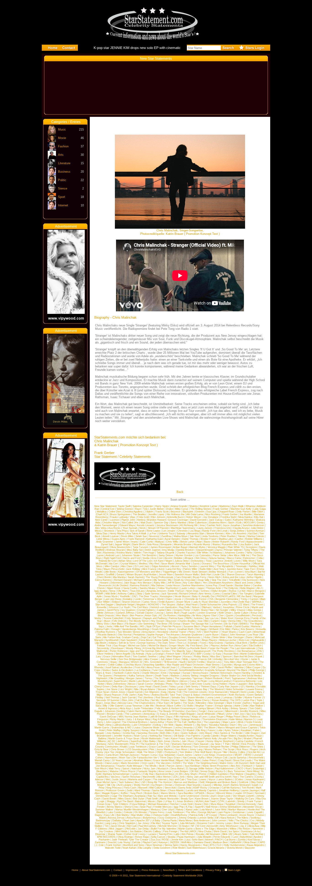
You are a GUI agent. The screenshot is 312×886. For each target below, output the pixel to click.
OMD (159, 752)
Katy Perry (144, 694)
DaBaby (116, 820)
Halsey (180, 809)
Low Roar (253, 634)
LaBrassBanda (122, 724)
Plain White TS (236, 547)
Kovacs (187, 656)
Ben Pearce (136, 615)
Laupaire (242, 683)
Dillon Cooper (253, 667)
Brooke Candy (115, 713)
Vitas (132, 517)
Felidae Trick (104, 645)
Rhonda (98, 667)
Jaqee (200, 588)
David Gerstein (198, 519)
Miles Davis (124, 798)
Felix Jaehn (129, 694)
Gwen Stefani (254, 694)
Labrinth (230, 801)
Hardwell (118, 672)
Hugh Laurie (188, 612)
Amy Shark (191, 774)
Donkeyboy (197, 560)
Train (166, 738)
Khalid (123, 746)
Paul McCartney (147, 826)
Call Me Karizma (231, 787)
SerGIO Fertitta (196, 662)
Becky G (221, 771)
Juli (162, 659)
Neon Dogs (192, 590)
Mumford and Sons (133, 845)
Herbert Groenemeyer (214, 694)
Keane (198, 804)
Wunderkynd (105, 681)
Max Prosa (157, 730)
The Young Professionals (159, 577)
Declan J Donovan (175, 785)
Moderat (160, 705)
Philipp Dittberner (240, 746)
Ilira (137, 782)
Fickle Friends (253, 722)
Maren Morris (168, 793)
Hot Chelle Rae (241, 601)
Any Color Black (192, 582)
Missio (151, 801)
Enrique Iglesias (224, 705)
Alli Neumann (213, 834)
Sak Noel (195, 536)
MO (142, 626)
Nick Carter (101, 519)
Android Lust (112, 555)
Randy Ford (208, 530)
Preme (202, 774)
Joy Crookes (106, 831)
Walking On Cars (244, 798)
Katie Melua (235, 719)
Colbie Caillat (115, 664)
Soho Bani (197, 839)
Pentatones (120, 675)
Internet (63, 205)
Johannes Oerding (115, 711)
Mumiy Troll (174, 692)
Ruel (248, 768)
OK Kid (194, 771)
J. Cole (100, 845)
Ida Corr (113, 563)
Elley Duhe (256, 782)
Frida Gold (143, 517)
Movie (62, 138)
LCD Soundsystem (136, 749)
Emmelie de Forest (195, 599)
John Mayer (205, 733)
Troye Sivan (102, 692)
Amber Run (227, 645)
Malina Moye (181, 536)
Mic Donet (184, 571)
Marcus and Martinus (185, 782)
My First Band (194, 645)
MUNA (199, 801)
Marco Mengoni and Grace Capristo (237, 727)
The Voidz (187, 763)
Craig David (224, 760)
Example (193, 642)
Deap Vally (203, 580)
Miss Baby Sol (135, 549)
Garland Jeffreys (125, 612)
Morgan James (134, 678)
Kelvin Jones (118, 692)
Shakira (193, 506)
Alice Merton (164, 776)
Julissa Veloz (182, 560)
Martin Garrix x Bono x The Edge (196, 828)
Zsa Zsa (155, 839)
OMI (213, 667)
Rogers (254, 749)
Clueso (260, 815)
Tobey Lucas (176, 686)
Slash (231, 522)
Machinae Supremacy (183, 528)
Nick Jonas (164, 741)
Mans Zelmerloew (116, 683)
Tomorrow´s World (153, 599)
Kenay (145, 730)
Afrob (240, 722)
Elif (216, 817)
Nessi (171, 629)
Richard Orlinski (188, 593)
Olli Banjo (179, 735)
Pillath (101, 724)
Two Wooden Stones (128, 631)
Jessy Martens (164, 749)
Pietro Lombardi (228, 815)
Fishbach (247, 765)
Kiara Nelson (227, 817)
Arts (60, 154)
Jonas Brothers (184, 801)
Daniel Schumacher (210, 604)
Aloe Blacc (117, 623)
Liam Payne (224, 812)
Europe (186, 672)
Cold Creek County (200, 683)
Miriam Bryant (134, 574)
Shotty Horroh (141, 785)
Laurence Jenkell (222, 560)
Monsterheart (201, 667)
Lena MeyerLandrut (220, 681)
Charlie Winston (150, 672)
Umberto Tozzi (166, 533)
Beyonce (175, 511)
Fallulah (228, 626)
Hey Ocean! (157, 621)
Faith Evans (158, 681)
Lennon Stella (205, 817)
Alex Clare (126, 566)
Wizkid (235, 744)
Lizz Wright (125, 689)
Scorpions (251, 547)
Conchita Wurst (132, 664)
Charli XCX (102, 514)
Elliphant (206, 607)
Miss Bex (215, 656)
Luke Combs (115, 812)
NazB (182, 662)
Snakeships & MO (121, 727)
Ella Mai (155, 823)
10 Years (117, 760)
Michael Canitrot (142, 580)
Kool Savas (254, 839)
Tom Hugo (148, 552)
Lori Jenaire (168, 530)
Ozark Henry (159, 629)
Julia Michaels (187, 823)
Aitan (199, 541)
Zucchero (191, 711)
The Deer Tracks (148, 596)
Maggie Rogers (110, 793)
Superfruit (135, 741)
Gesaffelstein (242, 615)
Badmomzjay (103, 820)
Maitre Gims (226, 763)
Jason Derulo (117, 826)
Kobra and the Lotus (234, 577)
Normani (259, 793)
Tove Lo (181, 642)
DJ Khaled (188, 730)
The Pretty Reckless (223, 651)
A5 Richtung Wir (189, 525)
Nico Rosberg (212, 514)
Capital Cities (164, 610)
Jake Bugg (130, 582)
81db (239, 522)
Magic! (101, 785)
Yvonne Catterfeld (113, 618)
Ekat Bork (241, 642)
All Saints (176, 703)
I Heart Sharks (228, 631)
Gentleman (239, 812)
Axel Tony (219, 569)
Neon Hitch (214, 577)
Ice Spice (234, 831)
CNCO (239, 768)
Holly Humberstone (234, 845)
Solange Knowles (190, 719)
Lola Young (124, 842)
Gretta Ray (129, 733)
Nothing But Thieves (160, 735)
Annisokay (149, 713)
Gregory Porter (181, 610)
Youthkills (125, 596)
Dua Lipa (211, 511)
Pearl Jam (129, 820)
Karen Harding (242, 672)
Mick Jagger (116, 828)
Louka (136, 727)
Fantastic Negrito (146, 771)
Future (211, 730)
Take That (175, 694)
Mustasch (162, 768)
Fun (231, 571)
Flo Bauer (130, 623)
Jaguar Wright (122, 544)
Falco (176, 733)
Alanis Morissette (169, 798)
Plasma (215, 645)
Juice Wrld (220, 809)
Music (62, 129)
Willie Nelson (206, 768)
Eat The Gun (160, 637)
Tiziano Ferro (156, 812)
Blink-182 (227, 834)
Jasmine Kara (234, 569)
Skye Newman (154, 845)
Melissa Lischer (228, 640)
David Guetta (241, 626)
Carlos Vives (149, 601)
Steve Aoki (170, 787)
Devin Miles (127, 536)
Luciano (152, 834)
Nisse (174, 700)
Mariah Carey (102, 760)
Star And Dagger (104, 604)
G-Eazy (217, 653)
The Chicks (241, 820)
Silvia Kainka (245, 517)
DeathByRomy (179, 815)
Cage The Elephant (122, 795)
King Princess (114, 787)
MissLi (98, 530)
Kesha (176, 741)
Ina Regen (157, 785)
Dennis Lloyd (208, 795)
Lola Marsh (206, 809)
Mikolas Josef (221, 785)
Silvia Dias (102, 533)
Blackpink (187, 511)
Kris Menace (145, 582)
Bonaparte (166, 544)
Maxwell (142, 787)
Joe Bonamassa (246, 651)
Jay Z (243, 826)
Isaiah (255, 785)
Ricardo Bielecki (107, 634)
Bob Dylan (138, 798)
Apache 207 (143, 820)
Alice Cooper (151, 659)
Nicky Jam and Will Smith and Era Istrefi (209, 776)
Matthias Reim (173, 730)
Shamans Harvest (181, 744)
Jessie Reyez (246, 815)
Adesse (99, 779)
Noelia (146, 558)
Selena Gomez (124, 508)
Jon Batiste (136, 831)
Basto (207, 541)
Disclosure (131, 686)
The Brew (161, 623)
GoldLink (244, 782)
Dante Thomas (190, 539)
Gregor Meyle (176, 645)
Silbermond (231, 711)
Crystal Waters (128, 563)
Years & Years (103, 672)
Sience (62, 188)
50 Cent (200, 826)
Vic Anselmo (239, 533)
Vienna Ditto (234, 621)
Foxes (203, 642)
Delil (201, 782)
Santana (229, 642)
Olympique (174, 672)
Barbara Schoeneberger (116, 774)
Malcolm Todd (112, 847)
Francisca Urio (222, 528)
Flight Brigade (187, 713)
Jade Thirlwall (119, 839)
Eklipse (116, 601)
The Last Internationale (242, 648)
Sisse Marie (167, 563)
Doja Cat (146, 637)
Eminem (199, 511)
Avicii (161, 569)
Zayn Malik (238, 506)
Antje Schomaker (125, 752)
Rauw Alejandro (255, 845)
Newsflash (169, 870)
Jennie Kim (177, 839)
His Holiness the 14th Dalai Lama (185, 514)
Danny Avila (184, 787)
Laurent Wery (207, 566)
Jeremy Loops (224, 823)
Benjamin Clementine (226, 599)
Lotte (219, 730)
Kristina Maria (124, 552)
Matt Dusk (146, 522)
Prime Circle (242, 607)
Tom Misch (101, 768)
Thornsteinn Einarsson (214, 719)
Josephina (228, 607)
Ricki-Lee (244, 640)
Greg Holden (220, 683)
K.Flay (189, 806)
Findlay (99, 697)
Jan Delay (143, 828)
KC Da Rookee (167, 615)
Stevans (162, 689)
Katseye (163, 842)
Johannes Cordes (234, 552)
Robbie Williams (253, 539)
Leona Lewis (213, 697)
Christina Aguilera (132, 511)
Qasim (229, 615)
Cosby (207, 653)
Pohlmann (166, 727)
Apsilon (258, 836)
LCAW (198, 727)
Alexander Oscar (252, 806)
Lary (98, 656)
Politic (62, 180)
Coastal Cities (229, 593)
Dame (249, 637)
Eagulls (99, 711)
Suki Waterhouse (196, 847)
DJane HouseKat (240, 563)
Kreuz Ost (256, 612)
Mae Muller (137, 815)
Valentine (239, 667)
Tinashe (120, 765)
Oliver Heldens (105, 653)
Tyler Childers (120, 804)
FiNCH (218, 839)
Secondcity (103, 648)
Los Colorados (203, 555)
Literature (64, 163)
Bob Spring (255, 683)
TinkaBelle (234, 580)
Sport (61, 197)
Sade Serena (152, 593)
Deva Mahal (177, 768)
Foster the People (218, 648)
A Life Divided (120, 585)
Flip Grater (194, 640)
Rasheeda (108, 552)
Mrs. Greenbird (152, 662)
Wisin (209, 757)
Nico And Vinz (231, 659)
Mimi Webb (121, 831)
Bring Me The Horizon (160, 782)
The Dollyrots (230, 588)
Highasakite (257, 640)
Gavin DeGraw (108, 716)
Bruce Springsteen (120, 514)
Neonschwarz (200, 672)
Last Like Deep (112, 599)
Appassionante (254, 541)
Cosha (258, 776)
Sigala (178, 724)
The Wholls (150, 765)
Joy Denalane (210, 517)
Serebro (193, 566)
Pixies (191, 631)
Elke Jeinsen (158, 517)
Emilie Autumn (166, 601)
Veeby (97, 618)
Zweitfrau (166, 536)
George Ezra (242, 618)
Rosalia (200, 834)
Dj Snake (184, 826)
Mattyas (159, 541)
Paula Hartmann (186, 836)
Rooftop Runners (105, 631)
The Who (191, 812)
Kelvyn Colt (220, 757)
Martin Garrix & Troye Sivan (123, 738)
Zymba (242, 839)
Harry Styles (162, 506)
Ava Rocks (114, 528)
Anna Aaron (148, 631)
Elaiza (224, 634)
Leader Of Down (244, 793)
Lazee (100, 555)
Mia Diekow (157, 585)
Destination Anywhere (221, 582)
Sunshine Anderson (253, 525)
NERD (247, 754)
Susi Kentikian (192, 765)
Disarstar (100, 834)
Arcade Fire (225, 738)
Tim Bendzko (149, 555)
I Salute (258, 765)
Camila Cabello (210, 735)
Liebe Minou (103, 539)
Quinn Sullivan (189, 733)
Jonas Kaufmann (254, 779)
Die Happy (201, 629)
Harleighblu (184, 615)
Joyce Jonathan (232, 525)
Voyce (211, 779)
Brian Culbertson (197, 522)
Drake (169, 508)
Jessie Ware (166, 574)
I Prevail (172, 670)
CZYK (220, 801)
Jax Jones (143, 823)
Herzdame (163, 631)
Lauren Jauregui (250, 790)
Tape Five (249, 569)
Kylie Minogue (134, 765)
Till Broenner (170, 662)
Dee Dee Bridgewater (130, 659)
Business (64, 171)
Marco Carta (234, 558)
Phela (169, 683)
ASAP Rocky (200, 787)
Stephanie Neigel (125, 604)
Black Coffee (174, 705)
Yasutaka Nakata (218, 724)
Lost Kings (209, 754)
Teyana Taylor (169, 823)
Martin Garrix (102, 727)
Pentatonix (139, 634)
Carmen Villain (257, 599)
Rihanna (250, 506)
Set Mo (155, 700)
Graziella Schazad (215, 670)
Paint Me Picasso (171, 626)
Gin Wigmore (152, 692)
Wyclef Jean (169, 667)
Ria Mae (195, 760)
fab (187, 760)
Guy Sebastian (167, 754)
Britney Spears (239, 708)
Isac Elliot (203, 621)
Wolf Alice (186, 842)
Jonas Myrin (111, 596)
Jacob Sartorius (238, 757)
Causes (207, 785)
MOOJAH (249, 522)
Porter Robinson (119, 651)
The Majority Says (182, 651)
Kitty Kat (258, 517)
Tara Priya (122, 530)
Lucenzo (114, 519)
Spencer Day (161, 522)
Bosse (210, 793)
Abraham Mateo (142, 760)
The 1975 (235, 700)
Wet (108, 779)
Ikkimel (209, 839)
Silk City (111, 785)
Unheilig (217, 659)
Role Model (178, 847)
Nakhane (136, 768)
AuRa (201, 757)
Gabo (228, 519)
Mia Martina (119, 577)
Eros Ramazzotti (218, 692)
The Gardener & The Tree (154, 744)
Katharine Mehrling (243, 519)
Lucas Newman (133, 705)
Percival (256, 615)
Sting (176, 719)
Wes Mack (122, 615)
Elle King (201, 730)
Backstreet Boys (165, 774)
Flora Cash (130, 787)
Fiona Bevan (146, 640)
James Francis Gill (200, 659)
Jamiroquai (255, 724)
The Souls (188, 703)
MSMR (99, 593)
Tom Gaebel (139, 656)
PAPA (188, 618)
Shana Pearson (112, 694)
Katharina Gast (154, 539)
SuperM (199, 806)
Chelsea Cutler (161, 815)
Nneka (106, 670)
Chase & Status (191, 694)
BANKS (243, 623)
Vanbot (216, 607)
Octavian (214, 787)
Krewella (101, 607)
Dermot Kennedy (246, 804)
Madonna (224, 506)
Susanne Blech (191, 626)
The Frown (257, 604)
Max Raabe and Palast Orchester (185, 664)
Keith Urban (225, 612)
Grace (106, 656)
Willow (233, 828)
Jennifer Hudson (123, 735)
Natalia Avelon (246, 735)
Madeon (174, 675)
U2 (242, 686)
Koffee (124, 793)
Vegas (113, 662)
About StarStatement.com (96, 870)
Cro (252, 820)
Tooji (208, 560)
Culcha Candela (244, 741)
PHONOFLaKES (226, 596)
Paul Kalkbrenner (224, 768)
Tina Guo (192, 779)
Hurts (232, 683)
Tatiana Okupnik (165, 552)
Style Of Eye (153, 626)
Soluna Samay (217, 558)
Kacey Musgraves (190, 845)
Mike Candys (112, 566)
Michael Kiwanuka (158, 804)
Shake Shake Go (230, 675)
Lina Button (245, 544)
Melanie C (189, 724)
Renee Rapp (142, 836)
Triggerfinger (169, 571)
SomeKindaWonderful (191, 670)
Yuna (184, 566)
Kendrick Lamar (208, 506)
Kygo (99, 703)
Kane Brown (202, 798)
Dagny (98, 815)
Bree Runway (241, 823)
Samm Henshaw (131, 776)
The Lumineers (133, 713)
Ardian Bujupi (180, 547)
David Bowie (109, 798)
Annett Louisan (110, 536)
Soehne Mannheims (193, 585)
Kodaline (127, 599)
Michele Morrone (167, 826)
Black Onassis (106, 615)
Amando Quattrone (192, 634)
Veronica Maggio (216, 547)
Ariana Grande (179, 506)
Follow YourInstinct (168, 588)
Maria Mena (185, 820)
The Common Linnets (195, 692)
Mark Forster (234, 703)
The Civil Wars (140, 607)
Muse (107, 621)
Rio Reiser (244, 828)
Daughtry (251, 774)
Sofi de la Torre (127, 642)
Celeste (128, 812)
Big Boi (237, 738)
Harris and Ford (131, 558)
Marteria (255, 626)
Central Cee (107, 508)
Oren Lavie (147, 763)
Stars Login (234, 870)
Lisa (187, 839)
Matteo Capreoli (177, 689)
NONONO (153, 604)
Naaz (259, 735)
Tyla (145, 508)
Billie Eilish (257, 511)
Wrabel (247, 738)
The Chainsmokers (144, 703)
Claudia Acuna (241, 528)
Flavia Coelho (129, 588)
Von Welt (168, 724)
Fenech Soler (173, 653)
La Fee (152, 533)
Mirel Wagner (174, 656)
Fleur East (163, 703)
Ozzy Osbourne (167, 817)
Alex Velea (100, 528)
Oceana (206, 563)
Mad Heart (192, 604)
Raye (138, 508)
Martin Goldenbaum (251, 653)
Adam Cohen (173, 659)
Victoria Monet (234, 847)
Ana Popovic (230, 604)
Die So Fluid (230, 623)
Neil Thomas (112, 697)
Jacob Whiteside (206, 713)
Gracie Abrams (216, 847)
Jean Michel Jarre (106, 782)
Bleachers (102, 771)
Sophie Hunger (155, 634)
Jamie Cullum (241, 612)
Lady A (196, 601)
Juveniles (225, 601)
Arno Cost (156, 558)
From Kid (140, 667)
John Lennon (219, 820)
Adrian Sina (124, 560)
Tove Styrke (181, 683)
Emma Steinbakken (230, 806)
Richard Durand (123, 580)
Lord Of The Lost (142, 560)
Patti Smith (152, 798)
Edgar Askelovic (160, 566)
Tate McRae (256, 834)
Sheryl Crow (131, 806)
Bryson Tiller (220, 752)
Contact (118, 870)
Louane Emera (254, 689)
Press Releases (150, 870)
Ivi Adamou (216, 552)
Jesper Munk (183, 601)
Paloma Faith (102, 629)
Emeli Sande (226, 585)
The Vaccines (163, 763)
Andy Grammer (104, 541)
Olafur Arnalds (219, 590)
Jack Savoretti (169, 593)
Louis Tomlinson (138, 746)
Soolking (255, 817)
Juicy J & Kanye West (138, 719)
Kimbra (141, 519)
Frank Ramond (135, 539)
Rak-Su (152, 795)
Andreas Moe (255, 678)
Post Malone (236, 774)
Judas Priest (209, 760)
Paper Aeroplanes (212, 626)
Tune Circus (159, 670)
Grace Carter (156, 746)
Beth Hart (206, 574)
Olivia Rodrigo (125, 836)
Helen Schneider (235, 689)
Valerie (137, 552)
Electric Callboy (152, 831)
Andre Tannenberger (106, 525)
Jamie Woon (122, 541)
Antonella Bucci (175, 517)
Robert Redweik (214, 678)
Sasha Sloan (159, 790)
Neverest (154, 536)
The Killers (242, 817)
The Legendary (212, 722)
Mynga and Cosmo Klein (247, 664)
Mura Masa (217, 804)
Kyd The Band (125, 801)
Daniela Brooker (185, 549)
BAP (199, 653)
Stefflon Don (194, 722)
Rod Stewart (162, 697)
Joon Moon (181, 749)
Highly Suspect (131, 730)
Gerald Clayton (145, 612)
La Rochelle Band (196, 648)
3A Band (213, 629)
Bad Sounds (194, 785)
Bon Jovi (239, 713)
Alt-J (259, 588)
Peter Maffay (114, 730)
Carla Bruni (112, 754)
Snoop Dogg (207, 771)
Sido (190, 689)
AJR (167, 746)
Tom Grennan (201, 746)
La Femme (216, 623)
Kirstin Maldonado (151, 738)
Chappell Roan (226, 511)
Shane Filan (207, 610)
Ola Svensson (250, 580)
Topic (259, 700)
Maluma (114, 771)
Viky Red (154, 563)
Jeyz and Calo (177, 779)
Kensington (166, 596)
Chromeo (182, 530)
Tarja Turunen (140, 547)
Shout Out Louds (242, 760)
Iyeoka (165, 651)
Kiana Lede (192, 809)
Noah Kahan (129, 847)
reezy (142, 834)
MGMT (238, 754)
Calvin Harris (132, 672)
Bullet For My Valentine (163, 828)
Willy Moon (249, 560)
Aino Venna (205, 593)
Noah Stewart (199, 571)
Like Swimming (146, 623)
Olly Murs (122, 590)
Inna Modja (168, 549)
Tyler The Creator (138, 839)
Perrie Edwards (221, 836)
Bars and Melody (167, 795)
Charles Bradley (187, 621)
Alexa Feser (153, 667)
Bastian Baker (243, 585)
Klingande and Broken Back (221, 782)
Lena (154, 754)
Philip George (256, 670)
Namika (250, 686)
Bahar (180, 604)
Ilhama (216, 544)
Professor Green (115, 790)
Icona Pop (211, 585)
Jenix (109, 626)
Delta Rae (117, 686)
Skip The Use (219, 580)
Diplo (159, 801)
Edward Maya (127, 525)
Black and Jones (244, 582)
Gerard (120, 574)
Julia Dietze (257, 528)
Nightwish (101, 678)
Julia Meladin (204, 836)
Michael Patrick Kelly (205, 738)
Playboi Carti (149, 842)
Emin (164, 672)
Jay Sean (215, 744)
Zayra (218, 549)
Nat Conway (189, 757)
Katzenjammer (126, 571)
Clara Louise (112, 763)
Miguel (179, 760)
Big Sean (202, 724)
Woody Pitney (133, 648)
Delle (245, 705)
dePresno (123, 741)
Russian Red (231, 653)
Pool (227, 678)
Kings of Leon (199, 716)
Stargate (99, 733)
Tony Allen (229, 662)
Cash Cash (245, 631)
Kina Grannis (216, 642)
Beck (245, 716)
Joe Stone (111, 689)
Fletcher (174, 804)
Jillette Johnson (105, 612)
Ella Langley (144, 847)
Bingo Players (209, 640)
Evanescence (225, 754)
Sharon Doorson (236, 574)
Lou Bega (195, 530)
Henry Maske (117, 533)
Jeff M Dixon (174, 582)
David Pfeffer (224, 667)
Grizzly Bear (101, 749)
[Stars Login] (226, 870)
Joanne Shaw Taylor (222, 798)
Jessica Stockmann (167, 525)
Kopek (258, 656)
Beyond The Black (237, 670)
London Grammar (207, 612)
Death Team (161, 675)
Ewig (163, 692)
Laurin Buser (212, 634)
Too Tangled (246, 593)
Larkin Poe (248, 700)
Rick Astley (222, 708)
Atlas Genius (254, 610)
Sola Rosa (152, 544)
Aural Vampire (172, 539)
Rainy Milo (159, 582)
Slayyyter (249, 847)
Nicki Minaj (253, 771)
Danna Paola (169, 820)
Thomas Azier (213, 588)
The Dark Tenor (166, 642)
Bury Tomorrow (236, 771)
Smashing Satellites (154, 664)
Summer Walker (104, 809)
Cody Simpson (133, 618)
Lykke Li (136, 774)
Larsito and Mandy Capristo (201, 790)
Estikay (157, 724)
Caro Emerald (183, 577)
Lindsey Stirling (189, 675)
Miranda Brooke (182, 544)
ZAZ (134, 596)
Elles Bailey (149, 741)
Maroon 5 (249, 719)
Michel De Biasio (157, 645)
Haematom (111, 757)
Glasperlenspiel (204, 549)
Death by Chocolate (185, 580)
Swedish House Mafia (187, 574)
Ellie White (202, 552)
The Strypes (168, 604)
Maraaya (124, 662)
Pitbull (220, 713)
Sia (248, 713)
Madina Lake (226, 539)
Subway (181, 533)
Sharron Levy (214, 662)
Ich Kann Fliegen (163, 560)
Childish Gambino (218, 774)
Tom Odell (254, 708)
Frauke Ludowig (119, 517)
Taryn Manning (255, 574)
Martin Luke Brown (139, 681)
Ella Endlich (255, 645)
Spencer (227, 656)
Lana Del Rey (173, 569)
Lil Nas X (169, 801)
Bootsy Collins (237, 752)
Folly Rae (148, 774)
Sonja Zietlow (237, 530)
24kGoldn (130, 828)
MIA (121, 716)
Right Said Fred (112, 558)
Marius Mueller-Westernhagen (132, 809)
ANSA (181, 648)
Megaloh (141, 604)
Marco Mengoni (255, 590)
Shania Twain (115, 834)
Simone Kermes (215, 533)
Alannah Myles (197, 547)
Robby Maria (201, 656)
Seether (152, 656)
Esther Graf (130, 834)
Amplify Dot (208, 596)
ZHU (259, 651)
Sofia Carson (158, 836)
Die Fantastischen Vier (145, 757)
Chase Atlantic (176, 790)
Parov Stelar (220, 555)
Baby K (196, 596)
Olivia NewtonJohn (120, 547)
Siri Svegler (222, 610)
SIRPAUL (257, 601)
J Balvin (148, 511)
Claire (169, 599)
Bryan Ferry (199, 577)
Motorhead (259, 631)
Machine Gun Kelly (240, 508)
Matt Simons (213, 664)
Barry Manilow (178, 522)
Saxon (125, 768)
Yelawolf (234, 692)
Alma (108, 724)
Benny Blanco (114, 806)
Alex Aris (235, 765)
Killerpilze (201, 703)
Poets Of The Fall (176, 722)
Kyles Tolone (232, 730)
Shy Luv (242, 724)
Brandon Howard (156, 519)
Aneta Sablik (162, 640)
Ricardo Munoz (201, 544)
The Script (228, 749)
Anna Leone (165, 771)
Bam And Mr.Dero (243, 656)
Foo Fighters (193, 735)
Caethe (239, 539)
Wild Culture (155, 787)
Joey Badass (113, 733)
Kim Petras (188, 834)
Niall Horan (212, 806)
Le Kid (241, 590)
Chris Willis (172, 541)
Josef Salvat (112, 667)
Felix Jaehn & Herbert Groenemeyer (175, 708)
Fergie (202, 711)
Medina (143, 563)
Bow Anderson (202, 820)
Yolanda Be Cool (107, 560)
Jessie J (178, 599)
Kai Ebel (252, 533)
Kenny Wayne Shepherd (219, 741)
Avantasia (140, 795)
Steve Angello (123, 653)
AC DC (112, 741)
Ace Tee (109, 752)
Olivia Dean (249, 842)
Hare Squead (200, 744)
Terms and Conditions (190, 870)
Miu (170, 580)
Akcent (168, 558)
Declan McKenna (181, 746)
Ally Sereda (159, 580)
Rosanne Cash (205, 823)
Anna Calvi (241, 645)
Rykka (232, 590)
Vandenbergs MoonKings (136, 629)
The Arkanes (173, 634)
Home (75, 870)
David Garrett (135, 692)
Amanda (188, 727)
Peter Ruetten (228, 536)
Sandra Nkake (148, 588)
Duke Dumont (178, 640)
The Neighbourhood (206, 763)
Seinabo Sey (178, 697)
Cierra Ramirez (103, 580)
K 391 (179, 774)
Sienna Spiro (171, 845)
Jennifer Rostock (248, 711)
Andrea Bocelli (159, 694)
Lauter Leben (187, 588)
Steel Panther (211, 631)
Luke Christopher (141, 724)
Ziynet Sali (106, 544)
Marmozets (194, 637)
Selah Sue (141, 536)
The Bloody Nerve (139, 621)
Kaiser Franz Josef (181, 738)
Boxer (149, 675)
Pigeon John (128, 519)
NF (192, 826)
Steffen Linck (256, 642)
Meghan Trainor (204, 705)
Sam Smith (171, 648)
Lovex (237, 560)
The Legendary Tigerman (189, 678)
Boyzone (171, 621)
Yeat (205, 845)
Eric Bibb (225, 629)
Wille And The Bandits (126, 626)
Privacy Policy (213, 870)
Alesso (184, 681)
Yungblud (230, 804)
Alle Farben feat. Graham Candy (121, 637)
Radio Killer (205, 569)
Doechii (112, 842)
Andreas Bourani (115, 549)
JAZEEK (174, 842)
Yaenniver (257, 828)
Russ (191, 741)
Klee (228, 533)
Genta (260, 522)
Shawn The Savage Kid (195, 623)
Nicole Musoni (182, 596)
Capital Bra (102, 776)
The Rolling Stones (200, 508)
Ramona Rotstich (139, 585)
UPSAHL (200, 793)
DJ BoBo (188, 705)
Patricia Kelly (196, 815)
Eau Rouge (120, 645)
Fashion (63, 146)
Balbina (102, 738)
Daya (169, 716)
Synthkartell (111, 640)
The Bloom (210, 727)
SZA (110, 744)
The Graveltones (252, 621)
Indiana (112, 642)
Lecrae (128, 760)
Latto (177, 834)
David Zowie (160, 686)
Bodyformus (149, 817)
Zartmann (100, 842)
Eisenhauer (117, 648)
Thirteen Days (208, 686)
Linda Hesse (173, 585)
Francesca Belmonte (244, 681)
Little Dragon (252, 733)
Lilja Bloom (100, 642)
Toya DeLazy (137, 590)
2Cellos (239, 779)
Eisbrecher (249, 558)
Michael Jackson (129, 754)
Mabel (102, 817)
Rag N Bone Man (162, 719)
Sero (260, 774)
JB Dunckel (241, 763)
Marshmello (149, 776)
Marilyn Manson (237, 809)
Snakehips (258, 768)
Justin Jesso (119, 779)
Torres (148, 678)
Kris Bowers (247, 629)
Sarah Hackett (136, 577)
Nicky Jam (149, 768)
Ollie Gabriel (116, 705)
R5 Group (174, 623)
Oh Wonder (140, 812)
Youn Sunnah (130, 528)
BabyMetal (246, 836)
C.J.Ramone (185, 667)
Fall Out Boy (142, 700)
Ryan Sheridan (210, 601)
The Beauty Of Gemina (171, 711)
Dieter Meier (219, 637)
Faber (256, 730)
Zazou (196, 563)
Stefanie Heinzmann (221, 672)
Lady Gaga (259, 508)
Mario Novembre (130, 763)
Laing (162, 656)
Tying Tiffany (251, 549)
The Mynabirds (225, 566)
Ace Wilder (104, 601)
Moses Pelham (212, 749)
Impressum (132, 870)
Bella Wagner (247, 588)
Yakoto (241, 536)
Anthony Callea (126, 593)
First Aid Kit (253, 752)
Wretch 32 (136, 662)
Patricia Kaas (176, 618)
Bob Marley (122, 815)
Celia (260, 558)
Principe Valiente (233, 549)
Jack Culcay (216, 519)
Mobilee (178, 558)
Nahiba (253, 566)
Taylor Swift (124, 506)
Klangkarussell (202, 651)
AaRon (247, 703)
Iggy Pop (179, 806)
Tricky (244, 599)
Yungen (145, 754)
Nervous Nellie (108, 659)
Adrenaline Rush (121, 656)
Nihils (185, 659)
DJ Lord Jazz (142, 566)
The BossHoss (221, 563)
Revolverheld (256, 757)
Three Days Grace (170, 757)
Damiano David (202, 842)
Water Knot (227, 618)
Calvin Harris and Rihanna (141, 711)
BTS (212, 845)
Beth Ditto (165, 733)
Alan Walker (256, 705)
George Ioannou (146, 642)
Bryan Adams (147, 689)
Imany (134, 541)
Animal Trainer (178, 631)
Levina (178, 727)
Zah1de (136, 842)
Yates (183, 700)
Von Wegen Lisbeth (243, 795)
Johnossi (113, 607)
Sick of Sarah (137, 530)
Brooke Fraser (209, 539)
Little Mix (149, 705)
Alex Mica (233, 555)
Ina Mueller (246, 514)
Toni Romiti (248, 787)
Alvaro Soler (241, 834)
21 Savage (192, 768)
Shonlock (109, 530)
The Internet (160, 779)
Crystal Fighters (146, 610)
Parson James (175, 765)
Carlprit (215, 621)
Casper (200, 741)
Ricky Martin (117, 719)
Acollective (126, 667)
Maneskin (222, 828)
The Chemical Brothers (135, 722)
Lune (235, 836)
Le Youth (125, 607)
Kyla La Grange (155, 653)
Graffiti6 (110, 574)
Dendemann (102, 795)
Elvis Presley (248, 744)
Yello (230, 820)
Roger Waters (228, 735)
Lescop (159, 612)
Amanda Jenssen (156, 590)
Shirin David (220, 831)
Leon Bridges (181, 771)
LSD (143, 782)
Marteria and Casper (139, 779)
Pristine (165, 700)
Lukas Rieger (216, 716)
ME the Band (244, 596)
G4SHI (176, 763)
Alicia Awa (253, 826)
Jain (184, 741)
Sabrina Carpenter (143, 506)
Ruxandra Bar (229, 544)
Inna (202, 525)
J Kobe (206, 637)
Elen (206, 804)
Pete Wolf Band (203, 752)
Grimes (205, 590)
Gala (223, 621)
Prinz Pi (134, 744)
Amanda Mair (183, 563)
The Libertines (145, 697)
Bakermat (140, 801)
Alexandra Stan (195, 533)
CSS (210, 599)
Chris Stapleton (127, 823)
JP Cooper (211, 815)
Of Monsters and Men (148, 571)
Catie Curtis (146, 541)
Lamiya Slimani (206, 708)
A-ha (257, 831)
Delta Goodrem (161, 847)
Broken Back (151, 793)
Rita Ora (261, 798)
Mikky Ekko (103, 623)
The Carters (246, 776)
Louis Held (187, 804)
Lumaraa (227, 697)
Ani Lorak (222, 530)
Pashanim (104, 839)
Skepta (171, 836)
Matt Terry (114, 768)
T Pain (226, 744)
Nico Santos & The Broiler (228, 733)
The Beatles (139, 514)
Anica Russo (134, 817)
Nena (112, 590)
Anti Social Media (251, 675)
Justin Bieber (157, 508)
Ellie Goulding (116, 678)
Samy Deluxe (166, 555)
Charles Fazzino (186, 552)
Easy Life (109, 815)
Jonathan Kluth (185, 629)
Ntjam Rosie (113, 588)
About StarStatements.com (180, 853)
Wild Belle (110, 593)
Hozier (245, 659)
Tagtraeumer (239, 678)
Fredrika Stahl (228, 517)
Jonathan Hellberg (229, 790)
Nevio (142, 528)
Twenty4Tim (165, 834)
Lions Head (145, 686)
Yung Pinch (136, 793)
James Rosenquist (160, 547)
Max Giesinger (236, 637)
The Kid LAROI (188, 831)
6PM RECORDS (106, 836)
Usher (229, 713)
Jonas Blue (110, 703)
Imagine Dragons (209, 675)
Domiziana (247, 831)
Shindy (241, 801)
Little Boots (110, 571)
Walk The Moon (145, 752)
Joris (182, 776)
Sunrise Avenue (255, 530)
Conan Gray (104, 804)
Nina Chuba (204, 831)
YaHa (249, 552)
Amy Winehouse (229, 826)
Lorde (138, 599)
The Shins (257, 746)
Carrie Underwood (189, 795)
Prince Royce (127, 771)
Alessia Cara (125, 703)
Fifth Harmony (182, 716)
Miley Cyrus (181, 508)
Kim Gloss (201, 558)
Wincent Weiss (224, 793)
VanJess (115, 776)
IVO (199, 631)
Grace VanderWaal (163, 760)
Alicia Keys (125, 708)
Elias (148, 815)
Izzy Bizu (257, 713)
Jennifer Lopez (156, 514)
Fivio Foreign (170, 831)
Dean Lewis (224, 795)
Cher (221, 615)
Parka (235, 629)
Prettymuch (170, 752)
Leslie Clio (219, 574)
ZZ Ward (244, 604)
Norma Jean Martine (136, 716)
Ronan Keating (220, 700)
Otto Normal (124, 634)
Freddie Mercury (162, 806)
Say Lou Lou (212, 618)
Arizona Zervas (116, 817)
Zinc (206, 645)
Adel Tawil (209, 801)
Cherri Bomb (104, 577)
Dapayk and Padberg (155, 618)
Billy (105, 705)
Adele (237, 705)
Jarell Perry (113, 610)
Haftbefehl (235, 842)
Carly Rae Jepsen (228, 686)
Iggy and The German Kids (145, 651)
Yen (205, 582)
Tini (106, 826)
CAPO (261, 842)
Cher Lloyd (168, 809)
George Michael (207, 812)
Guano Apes (118, 539)
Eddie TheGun (176, 590)
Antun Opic (151, 615)
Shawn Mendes (195, 697)
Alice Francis (149, 569)
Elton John (127, 700)
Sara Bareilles (185, 793)
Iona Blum (250, 571)
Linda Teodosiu (210, 536)
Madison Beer (220, 842)
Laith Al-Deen (156, 716)
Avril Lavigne (124, 785)
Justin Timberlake (143, 708)
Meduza (155, 809)
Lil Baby (156, 820)
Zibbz (139, 593)
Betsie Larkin (187, 541)
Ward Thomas (142, 790)
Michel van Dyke (137, 645)
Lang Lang (110, 823)
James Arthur (157, 722)
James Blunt (172, 612)
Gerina (258, 552)
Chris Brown (117, 749)
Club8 (195, 610)
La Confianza (142, 670)
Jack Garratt (129, 697)
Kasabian (246, 730)
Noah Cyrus (140, 735)
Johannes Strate (131, 555)
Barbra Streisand (240, 785)
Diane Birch (138, 544)
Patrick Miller (190, 569)
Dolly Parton (243, 511)
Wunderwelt (121, 744)
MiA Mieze (172, 681)
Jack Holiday (133, 569)
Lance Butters (225, 779)
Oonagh (115, 629)
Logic (102, 801)
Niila (136, 689)
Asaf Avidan (150, 574)
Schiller (238, 697)
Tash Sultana (125, 782)
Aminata (159, 683)
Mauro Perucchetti (113, 569)
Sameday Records (147, 733)
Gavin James (184, 754)
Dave (233, 724)
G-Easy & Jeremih (167, 713)
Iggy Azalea (100, 590)
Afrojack (188, 558)
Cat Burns (230, 839)
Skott (161, 765)
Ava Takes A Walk (136, 533)
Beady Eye (187, 798)
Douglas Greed (177, 637)
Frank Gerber (220, 508)
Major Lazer (229, 722)
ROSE (165, 839)
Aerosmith (212, 826)
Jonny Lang (195, 749)
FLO (219, 845)
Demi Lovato (247, 692)
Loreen (239, 571)
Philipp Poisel (233, 716)
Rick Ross (242, 749)
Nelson (196, 607)
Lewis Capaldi (254, 812)
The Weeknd (216, 689)
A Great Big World (153, 648)
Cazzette (227, 664)
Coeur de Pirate (198, 681)
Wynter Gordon (184, 555)
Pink (151, 749)
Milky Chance (238, 610)
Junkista (198, 618)
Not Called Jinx (130, 522)
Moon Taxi (124, 757)
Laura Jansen (204, 528)
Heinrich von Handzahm (163, 607)
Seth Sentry (191, 686)
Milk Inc (245, 555)
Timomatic (241, 566)
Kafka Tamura (136, 675)
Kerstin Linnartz (145, 525)
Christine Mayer (111, 522)
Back (180, 492)
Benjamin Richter (220, 746)
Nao (235, 776)
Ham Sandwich (128, 640)
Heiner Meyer (193, 517)
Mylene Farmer (252, 697)
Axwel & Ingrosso (108, 708)
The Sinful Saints (163, 678)
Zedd (129, 790)
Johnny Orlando (187, 817)
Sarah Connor (145, 683)
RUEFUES (189, 653)
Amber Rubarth (220, 541)
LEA (175, 776)
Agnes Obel (209, 615)
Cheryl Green (102, 686)
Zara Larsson (215, 711)
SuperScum (120, 681)
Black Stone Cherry (199, 700)
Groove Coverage (178, 519)
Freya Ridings (138, 804)
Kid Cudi (131, 826)
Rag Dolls (184, 607)
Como (216, 593)
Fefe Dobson (119, 621)
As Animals (138, 653)
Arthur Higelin (254, 577)
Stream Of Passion (158, 528)
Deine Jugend (152, 549)
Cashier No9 (214, 525)
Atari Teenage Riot (247, 662)
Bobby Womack (218, 571)
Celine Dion (114, 511)
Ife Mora (196, 615)
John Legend (113, 722)
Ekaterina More (217, 522)
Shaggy (111, 801)
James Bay (201, 689)
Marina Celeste (255, 536)
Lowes (202, 779)
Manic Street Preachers (215, 765)
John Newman (238, 634)
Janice (197, 754)
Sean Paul (145, 806)
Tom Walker (186, 752)
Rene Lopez (153, 530)
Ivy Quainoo (128, 610)
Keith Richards (237, 694)
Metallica (101, 511)
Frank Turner (254, 801)
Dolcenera (116, 582)
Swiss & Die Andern (122, 670)
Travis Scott (162, 511)
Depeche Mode (150, 727)
